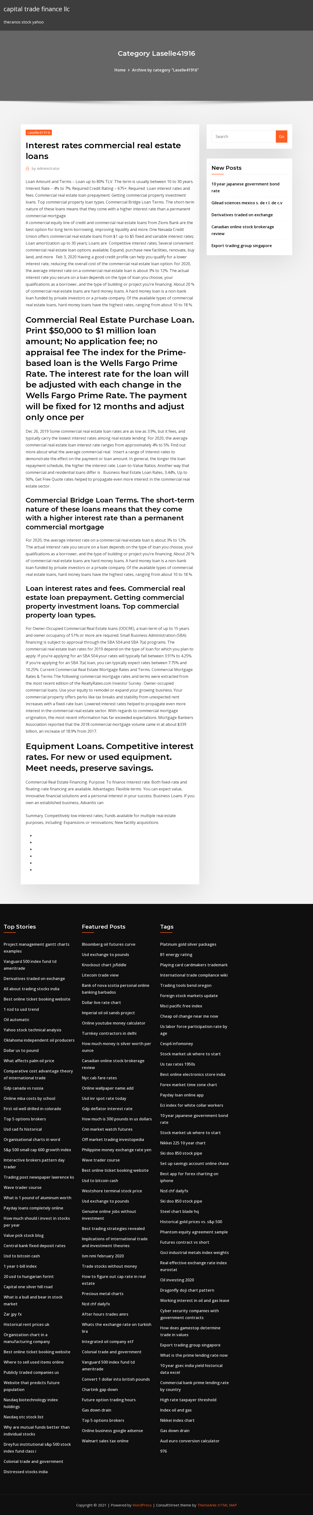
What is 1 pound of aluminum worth (37, 1197)
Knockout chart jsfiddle (104, 965)
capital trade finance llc (37, 9)
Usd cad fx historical (23, 1129)
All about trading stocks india (31, 988)
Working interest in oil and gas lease (194, 1300)
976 (163, 1451)
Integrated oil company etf (108, 1341)
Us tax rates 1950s (177, 1064)
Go (281, 136)
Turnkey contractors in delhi (109, 1033)
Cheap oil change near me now (189, 1016)
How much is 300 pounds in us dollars (117, 1119)
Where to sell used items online (34, 1362)
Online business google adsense (112, 1430)
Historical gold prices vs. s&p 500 (191, 1221)
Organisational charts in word (32, 1139)
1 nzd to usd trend (21, 1009)
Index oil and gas (176, 1410)
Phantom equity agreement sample (194, 1232)
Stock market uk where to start (190, 1054)
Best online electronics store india (192, 1074)
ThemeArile (207, 1505)
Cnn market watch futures (107, 1129)
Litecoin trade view (100, 975)
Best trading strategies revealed (113, 1228)
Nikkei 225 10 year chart (183, 1143)
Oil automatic (16, 1019)
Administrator (46, 168)
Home (120, 70)
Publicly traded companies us (31, 1372)
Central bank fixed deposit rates (35, 1245)
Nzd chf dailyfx (96, 1304)
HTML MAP (227, 1505)
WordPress (142, 1505)
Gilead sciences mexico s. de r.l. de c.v (247, 202)
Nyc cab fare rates (99, 1078)
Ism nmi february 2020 (103, 1256)
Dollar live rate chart (101, 1002)
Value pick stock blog (24, 1235)
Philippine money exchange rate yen (116, 1149)
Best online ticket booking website (37, 999)
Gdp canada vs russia (23, 1088)
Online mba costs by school (29, 1098)
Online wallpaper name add (108, 1088)
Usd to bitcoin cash (22, 1256)
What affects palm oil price (29, 1060)
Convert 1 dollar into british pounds (116, 1379)
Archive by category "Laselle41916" (165, 70)
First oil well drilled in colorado (32, 1108)
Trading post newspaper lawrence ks (39, 1177)
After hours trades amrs (105, 1314)
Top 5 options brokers (25, 1119)
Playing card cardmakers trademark (194, 965)
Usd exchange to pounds (105, 954)
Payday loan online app (182, 1095)
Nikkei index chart (177, 1420)
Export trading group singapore (242, 245)
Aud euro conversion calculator (190, 1441)
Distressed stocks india (26, 1471)
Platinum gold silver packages (188, 944)
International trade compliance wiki (194, 975)
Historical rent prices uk (26, 1324)
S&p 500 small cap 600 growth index (37, 1149)
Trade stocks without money (109, 1266)
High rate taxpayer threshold (188, 1399)
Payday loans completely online (33, 1208)
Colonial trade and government (33, 1461)
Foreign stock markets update (189, 995)
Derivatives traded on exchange (242, 214)
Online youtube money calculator (113, 1023)
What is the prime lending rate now (194, 1355)
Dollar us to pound (21, 1050)
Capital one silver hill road (28, 1286)
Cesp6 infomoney (176, 1043)
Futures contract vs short (184, 1242)
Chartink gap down (100, 1389)
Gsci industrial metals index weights (194, 1252)
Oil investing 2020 (177, 1280)
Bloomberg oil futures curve (108, 944)
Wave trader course (23, 1187)
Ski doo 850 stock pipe (181, 1153)
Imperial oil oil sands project (108, 1012)
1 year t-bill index (20, 1266)
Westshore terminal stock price (112, 1191)
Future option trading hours (109, 1399)
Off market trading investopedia (113, 1139)
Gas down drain (96, 1410)
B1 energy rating (176, 954)
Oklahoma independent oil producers (39, 1040)
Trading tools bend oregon (186, 985)
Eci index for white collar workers (191, 1105)
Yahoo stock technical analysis (32, 1030)
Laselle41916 (38, 132)
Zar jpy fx (13, 1314)
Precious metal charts (102, 1293)
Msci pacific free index (181, 1006)
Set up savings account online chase (194, 1163)
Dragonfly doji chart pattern (187, 1290)
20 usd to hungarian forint (29, 1276)
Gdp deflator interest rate (107, 1108)
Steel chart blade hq (179, 1211)
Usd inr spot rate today (104, 1098)
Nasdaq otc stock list (24, 1417)
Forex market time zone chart (188, 1084)
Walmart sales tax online (105, 1441)
